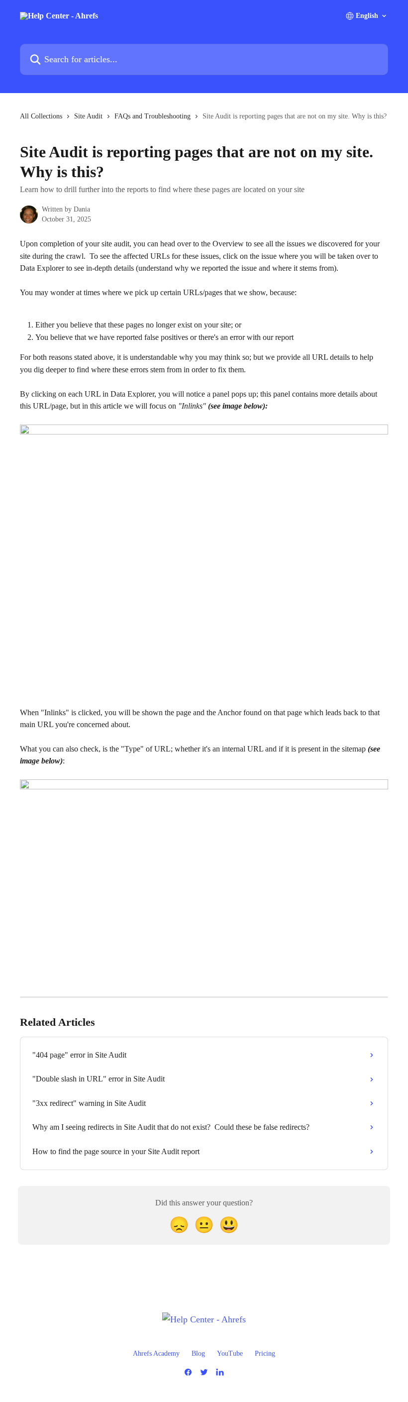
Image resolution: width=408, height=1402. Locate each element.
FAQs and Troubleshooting (152, 116)
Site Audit (88, 116)
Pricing (265, 1353)
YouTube (230, 1353)
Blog (198, 1353)
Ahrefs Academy (156, 1353)
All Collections (41, 116)
